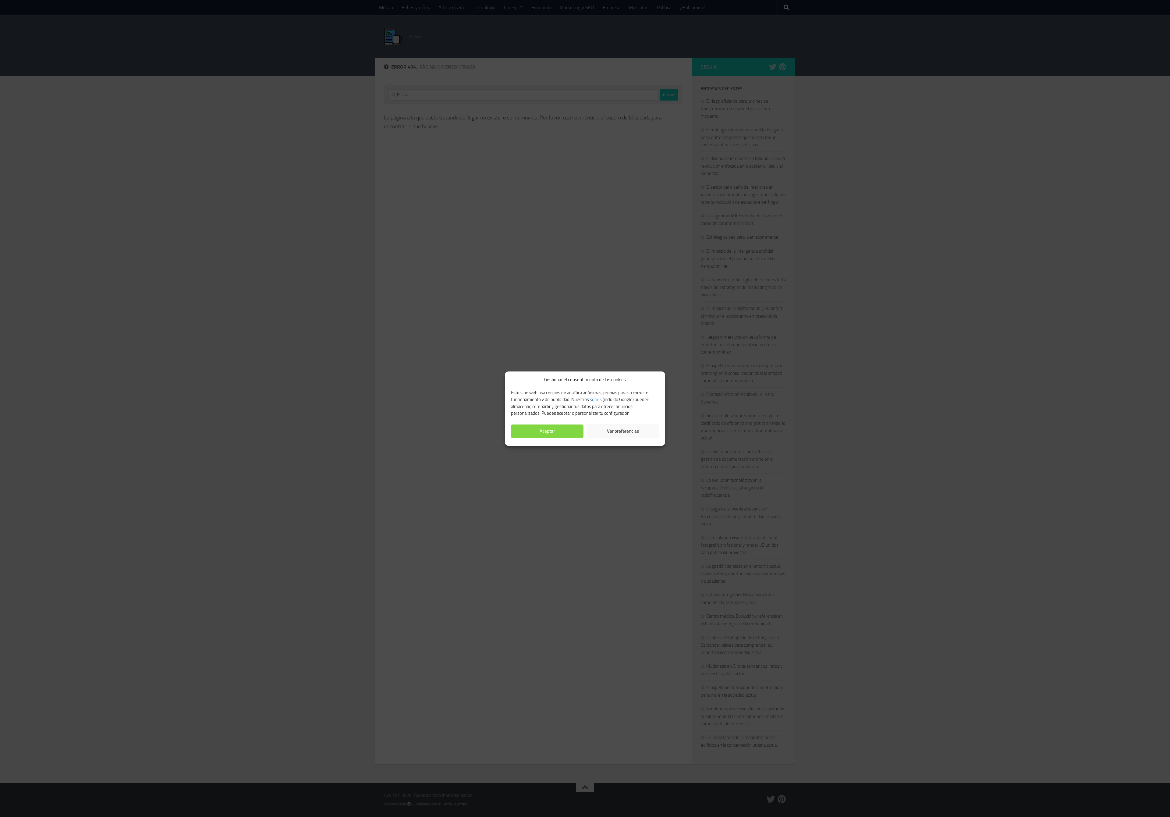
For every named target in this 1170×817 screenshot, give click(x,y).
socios (596, 399)
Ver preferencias (623, 431)
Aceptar (547, 431)
